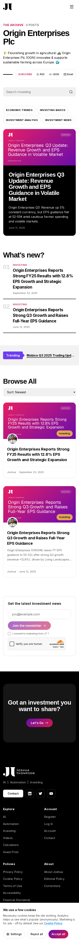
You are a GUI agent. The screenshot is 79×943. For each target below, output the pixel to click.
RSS (42, 74)
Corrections (52, 886)
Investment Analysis (22, 120)
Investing (9, 831)
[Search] (71, 92)
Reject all (36, 934)
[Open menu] (71, 7)
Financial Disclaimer (16, 900)
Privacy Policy (13, 872)
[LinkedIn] (30, 793)
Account (50, 831)
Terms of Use (12, 886)
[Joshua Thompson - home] (7, 6)
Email (70, 74)
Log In (48, 824)
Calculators (11, 845)
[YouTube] (51, 793)
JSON (56, 74)
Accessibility (12, 893)
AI (4, 817)
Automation (11, 824)
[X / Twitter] (40, 793)
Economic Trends (19, 110)
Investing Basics (52, 110)
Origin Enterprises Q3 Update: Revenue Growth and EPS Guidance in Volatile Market (36, 186)
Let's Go (37, 723)
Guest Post (11, 852)
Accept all (58, 934)
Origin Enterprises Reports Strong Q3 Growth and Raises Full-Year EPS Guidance (40, 315)
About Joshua (53, 872)
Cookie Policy (12, 879)
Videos (8, 838)
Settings (16, 934)
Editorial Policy (54, 879)
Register (50, 817)
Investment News (58, 120)
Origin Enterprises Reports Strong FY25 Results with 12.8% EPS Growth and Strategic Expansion (43, 278)
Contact (13, 793)
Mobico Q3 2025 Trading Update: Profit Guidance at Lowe (51, 355)
